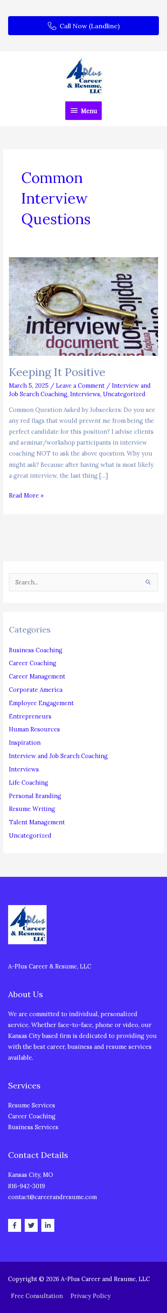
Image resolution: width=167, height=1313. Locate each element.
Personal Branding (35, 796)
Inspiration (25, 742)
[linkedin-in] (48, 1225)
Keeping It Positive (57, 372)
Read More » (26, 496)
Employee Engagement (41, 703)
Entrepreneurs (30, 716)
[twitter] (32, 1225)
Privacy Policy (91, 1296)
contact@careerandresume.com (52, 1197)
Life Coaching (28, 782)
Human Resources (34, 729)
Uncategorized (124, 394)
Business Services (33, 1127)
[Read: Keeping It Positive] (83, 306)
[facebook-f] (15, 1225)
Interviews (85, 394)
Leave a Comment (80, 385)
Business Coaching (35, 650)
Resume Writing (32, 809)
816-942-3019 (26, 1186)
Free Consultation (37, 1296)
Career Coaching (32, 663)
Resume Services (31, 1105)
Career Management (37, 676)
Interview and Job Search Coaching (58, 756)
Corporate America (35, 689)
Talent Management (37, 822)
